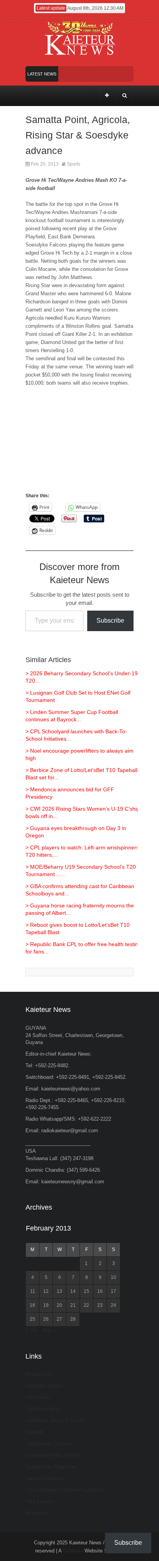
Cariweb (34, 1432)
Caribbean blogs (43, 1409)
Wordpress (37, 1513)
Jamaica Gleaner (44, 1478)
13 (59, 1291)
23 (100, 1305)
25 (32, 1319)
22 (86, 1305)
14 (73, 1291)
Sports (73, 164)
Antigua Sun (39, 1374)
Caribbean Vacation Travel (54, 1420)
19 (46, 1305)
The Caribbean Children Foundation (64, 1490)
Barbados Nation (44, 1385)
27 (59, 1319)
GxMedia (73, 1551)
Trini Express (40, 1502)
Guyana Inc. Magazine (50, 1467)
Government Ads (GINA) (52, 1455)
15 (86, 1291)
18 (32, 1305)
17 (113, 1291)
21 (73, 1305)
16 (100, 1291)
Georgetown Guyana (48, 1443)
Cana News (38, 1397)
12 (46, 1291)
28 (73, 1319)
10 (113, 1277)
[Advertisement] (79, 443)
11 (32, 1291)
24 (113, 1305)
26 (46, 1319)
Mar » (49, 1330)
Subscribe (110, 620)
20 (59, 1305)
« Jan (32, 1330)
